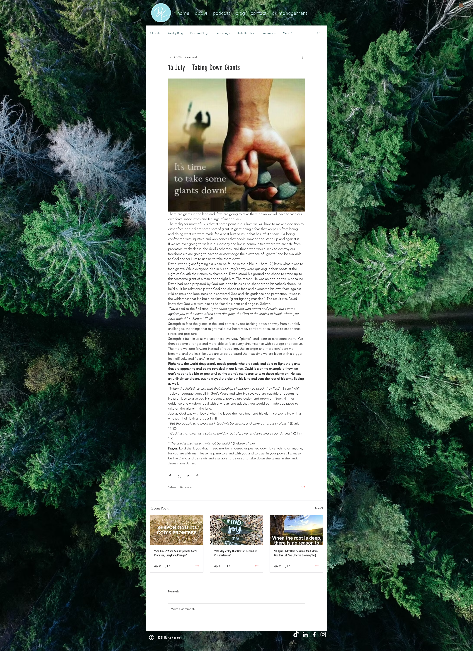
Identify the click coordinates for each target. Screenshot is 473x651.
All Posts (155, 33)
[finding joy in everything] (236, 530)
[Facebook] (314, 634)
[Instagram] (323, 634)
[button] (461, 4)
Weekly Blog (175, 33)
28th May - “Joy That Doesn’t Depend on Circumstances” (235, 553)
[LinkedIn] (305, 634)
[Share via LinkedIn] (188, 476)
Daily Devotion (246, 33)
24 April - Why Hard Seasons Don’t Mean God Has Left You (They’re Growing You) (296, 553)
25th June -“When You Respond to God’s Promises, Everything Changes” (175, 553)
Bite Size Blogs (199, 33)
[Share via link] (197, 476)
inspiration (269, 33)
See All (319, 507)
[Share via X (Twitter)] (179, 476)
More (286, 33)
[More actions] (302, 57)
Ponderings (222, 33)
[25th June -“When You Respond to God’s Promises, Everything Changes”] (176, 530)
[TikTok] (296, 634)
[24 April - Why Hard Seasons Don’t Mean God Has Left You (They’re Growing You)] (296, 530)
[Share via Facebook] (170, 476)
